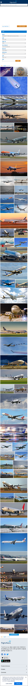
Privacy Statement (11, 680)
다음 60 (4, 65)
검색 (3, 59)
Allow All (18, 683)
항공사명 (4, 48)
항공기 (3, 34)
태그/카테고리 (5, 45)
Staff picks (4, 52)
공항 (3, 37)
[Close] (25, 677)
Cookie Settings (9, 683)
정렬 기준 (4, 41)
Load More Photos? (14, 634)
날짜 (3, 55)
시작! (18, 60)
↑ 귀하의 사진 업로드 (21, 26)
